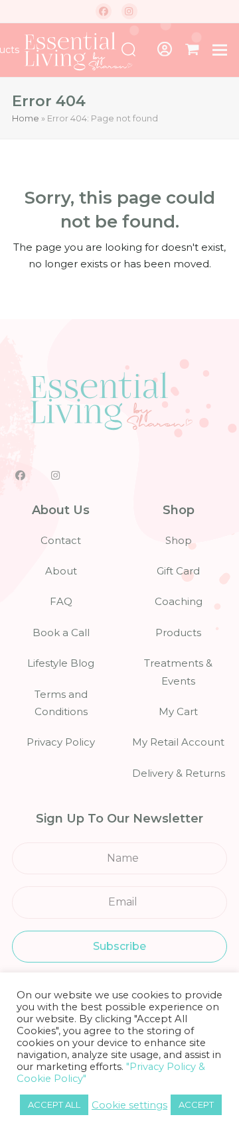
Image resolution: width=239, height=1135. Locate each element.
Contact (60, 540)
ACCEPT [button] (196, 1104)
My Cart (178, 711)
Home (25, 118)
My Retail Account (178, 742)
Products (178, 632)
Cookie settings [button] (129, 1105)
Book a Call (61, 632)
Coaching (178, 601)
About (61, 571)
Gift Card (178, 571)
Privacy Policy (61, 742)
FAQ (61, 601)
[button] (192, 50)
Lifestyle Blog (60, 663)
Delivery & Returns (178, 773)
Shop (178, 540)
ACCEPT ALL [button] (54, 1104)
